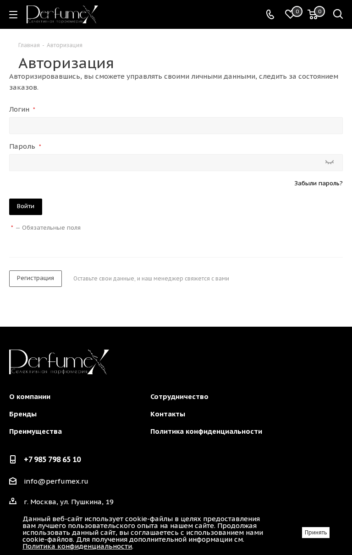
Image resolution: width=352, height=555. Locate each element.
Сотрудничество (179, 396)
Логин (22, 109)
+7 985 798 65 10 (52, 459)
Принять (316, 532)
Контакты (167, 414)
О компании (29, 396)
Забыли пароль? (318, 183)
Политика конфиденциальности (206, 431)
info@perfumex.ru (56, 481)
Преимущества (35, 431)
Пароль (25, 146)
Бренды (23, 414)
